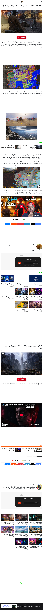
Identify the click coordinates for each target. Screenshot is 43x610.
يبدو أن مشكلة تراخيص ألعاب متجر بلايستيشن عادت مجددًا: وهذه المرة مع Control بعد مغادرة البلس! (22, 284)
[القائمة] (41, 2)
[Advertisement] (21, 56)
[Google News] (24, 220)
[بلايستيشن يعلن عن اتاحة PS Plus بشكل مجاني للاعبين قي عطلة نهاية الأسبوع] (21, 304)
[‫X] (32, 250)
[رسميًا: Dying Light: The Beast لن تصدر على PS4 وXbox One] (7, 291)
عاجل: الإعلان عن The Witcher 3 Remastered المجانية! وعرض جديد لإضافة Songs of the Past (7, 147)
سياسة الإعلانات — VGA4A (19, 606)
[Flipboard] (15, 220)
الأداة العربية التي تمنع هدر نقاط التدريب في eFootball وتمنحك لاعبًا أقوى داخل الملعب (36, 297)
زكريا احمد (33, 244)
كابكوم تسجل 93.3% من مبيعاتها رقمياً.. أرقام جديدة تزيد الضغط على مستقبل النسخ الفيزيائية (22, 297)
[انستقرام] (31, 250)
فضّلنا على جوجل (21, 37)
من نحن (40, 606)
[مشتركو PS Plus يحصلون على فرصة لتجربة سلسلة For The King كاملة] (35, 304)
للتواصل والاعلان (36, 606)
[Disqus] (21, 328)
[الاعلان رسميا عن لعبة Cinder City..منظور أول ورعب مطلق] (39, 147)
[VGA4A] (21, 2)
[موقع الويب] (34, 250)
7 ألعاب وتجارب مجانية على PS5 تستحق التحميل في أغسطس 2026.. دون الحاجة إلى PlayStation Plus (7, 284)
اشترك (19, 263)
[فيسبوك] (33, 250)
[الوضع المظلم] (1, 2)
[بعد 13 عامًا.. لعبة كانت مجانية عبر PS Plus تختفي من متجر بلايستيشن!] (35, 278)
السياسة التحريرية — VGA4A (28, 606)
